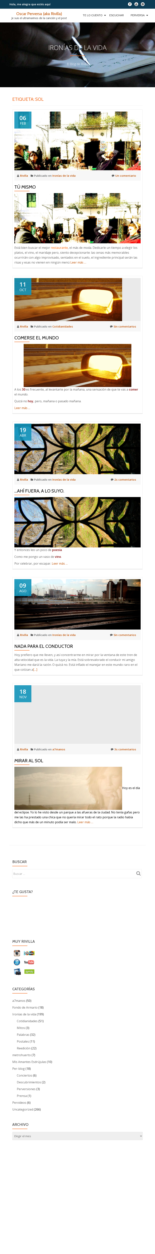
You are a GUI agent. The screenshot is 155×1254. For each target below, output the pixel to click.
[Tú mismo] (77, 141)
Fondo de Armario (25, 1007)
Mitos (21, 1028)
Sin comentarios (125, 326)
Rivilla (24, 175)
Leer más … (78, 262)
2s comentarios (125, 479)
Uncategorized (22, 1109)
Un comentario (125, 175)
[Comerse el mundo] (68, 299)
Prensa (22, 1096)
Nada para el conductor (43, 646)
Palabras (23, 1035)
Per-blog (18, 1069)
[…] (35, 669)
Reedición (23, 1048)
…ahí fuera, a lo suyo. (39, 491)
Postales (23, 1041)
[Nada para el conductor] (77, 604)
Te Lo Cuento (92, 15)
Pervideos (19, 1103)
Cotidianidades (62, 326)
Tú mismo (25, 187)
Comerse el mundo (36, 338)
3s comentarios (125, 749)
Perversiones (26, 1089)
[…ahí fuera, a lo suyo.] (77, 448)
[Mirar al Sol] (77, 714)
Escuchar (116, 15)
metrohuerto (21, 1055)
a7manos (58, 749)
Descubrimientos (29, 1082)
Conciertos (24, 1075)
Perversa (138, 15)
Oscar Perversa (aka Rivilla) (39, 13)
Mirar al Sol (28, 760)
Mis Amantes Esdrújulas (29, 1062)
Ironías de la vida (64, 175)
